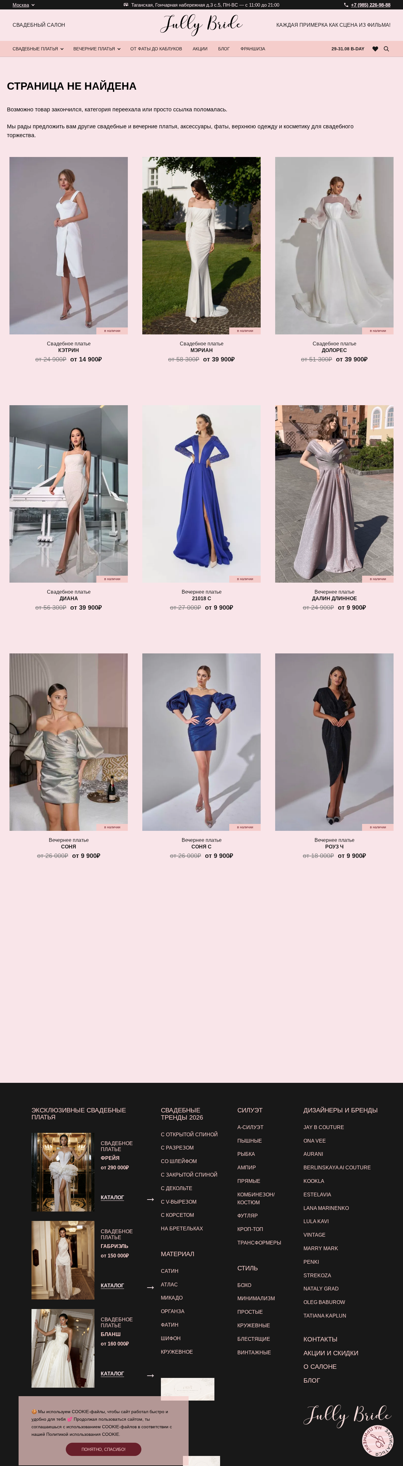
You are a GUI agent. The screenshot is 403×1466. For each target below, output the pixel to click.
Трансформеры (259, 1242)
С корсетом (177, 1215)
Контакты (321, 1339)
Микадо (172, 1298)
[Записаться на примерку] (378, 1441)
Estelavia (317, 1194)
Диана (69, 598)
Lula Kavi (316, 1221)
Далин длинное (334, 598)
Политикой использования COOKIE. (83, 1434)
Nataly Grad (321, 1288)
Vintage (315, 1235)
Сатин (170, 1271)
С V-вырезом (178, 1202)
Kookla (314, 1181)
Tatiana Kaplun (325, 1315)
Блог (312, 1380)
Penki (311, 1262)
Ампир (246, 1167)
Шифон (171, 1338)
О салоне (320, 1366)
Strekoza (317, 1275)
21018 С (201, 598)
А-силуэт (250, 1127)
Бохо (244, 1285)
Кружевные (253, 1325)
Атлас (169, 1284)
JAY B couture (324, 1127)
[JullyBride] (201, 25)
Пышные (249, 1141)
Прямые (248, 1181)
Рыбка (246, 1154)
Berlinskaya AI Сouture (337, 1167)
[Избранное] (375, 49)
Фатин (170, 1325)
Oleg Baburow (324, 1302)
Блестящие (253, 1339)
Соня (68, 846)
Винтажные (254, 1352)
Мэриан (201, 350)
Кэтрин (68, 350)
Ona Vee (315, 1141)
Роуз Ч (334, 846)
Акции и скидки (331, 1353)
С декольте (176, 1188)
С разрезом (177, 1147)
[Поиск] (386, 49)
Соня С (201, 846)
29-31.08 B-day (348, 48)
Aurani (313, 1154)
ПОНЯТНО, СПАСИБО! (104, 1449)
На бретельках (182, 1228)
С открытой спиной (189, 1134)
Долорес (334, 350)
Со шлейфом (179, 1161)
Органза (172, 1311)
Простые (250, 1312)
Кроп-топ (250, 1229)
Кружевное (177, 1352)
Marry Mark (321, 1248)
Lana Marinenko (326, 1208)
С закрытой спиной (189, 1175)
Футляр (247, 1215)
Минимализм (256, 1298)
